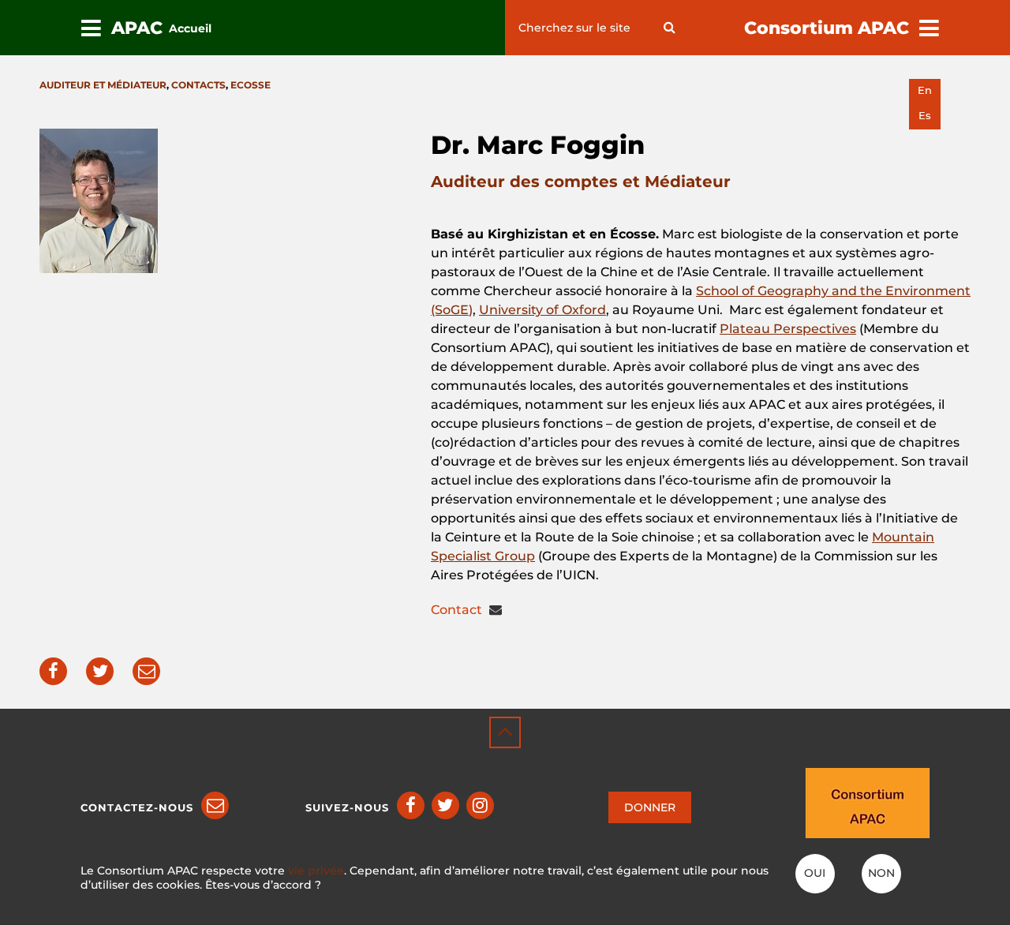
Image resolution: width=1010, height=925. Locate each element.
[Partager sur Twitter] (100, 671)
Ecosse (250, 85)
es (924, 116)
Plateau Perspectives (788, 328)
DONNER (649, 807)
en (925, 90)
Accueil (190, 28)
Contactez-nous (136, 807)
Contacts (198, 85)
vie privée (316, 870)
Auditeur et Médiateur (102, 85)
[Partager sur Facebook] (53, 671)
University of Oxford (542, 309)
